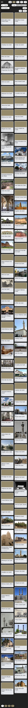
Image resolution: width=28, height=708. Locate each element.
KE (2, 2)
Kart (15, 5)
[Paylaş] (20, 11)
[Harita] (10, 2)
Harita (24, 5)
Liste (19, 5)
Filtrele (5, 5)
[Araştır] (14, 2)
